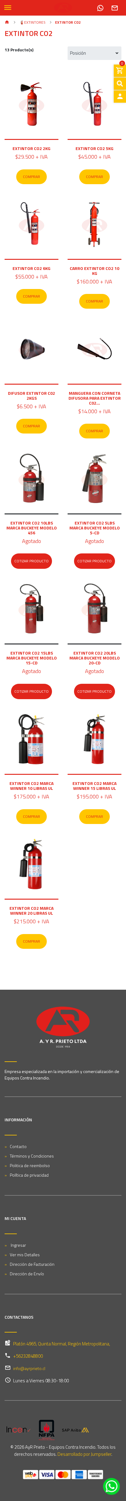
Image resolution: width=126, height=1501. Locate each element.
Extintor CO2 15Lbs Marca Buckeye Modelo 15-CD (31, 658)
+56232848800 (28, 1356)
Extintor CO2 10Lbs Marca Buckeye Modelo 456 (31, 528)
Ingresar (18, 1245)
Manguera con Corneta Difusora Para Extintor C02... (95, 398)
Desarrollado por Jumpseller (84, 1454)
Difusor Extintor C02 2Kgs (31, 395)
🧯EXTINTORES (32, 22)
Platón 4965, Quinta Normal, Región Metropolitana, (61, 1343)
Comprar (31, 177)
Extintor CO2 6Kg (31, 268)
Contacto (18, 1146)
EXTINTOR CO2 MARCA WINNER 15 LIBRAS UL (94, 785)
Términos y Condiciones (32, 1156)
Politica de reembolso (30, 1165)
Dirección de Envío (27, 1273)
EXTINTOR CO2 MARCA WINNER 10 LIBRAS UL (31, 785)
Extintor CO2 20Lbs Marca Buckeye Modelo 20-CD (94, 658)
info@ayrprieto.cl (29, 1368)
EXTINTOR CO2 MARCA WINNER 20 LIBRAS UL (31, 910)
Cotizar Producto (31, 561)
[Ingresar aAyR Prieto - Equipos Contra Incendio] (120, 96)
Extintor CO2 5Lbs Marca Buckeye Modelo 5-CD (94, 528)
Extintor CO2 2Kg (31, 148)
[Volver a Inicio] (7, 23)
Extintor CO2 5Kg (94, 148)
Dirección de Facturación (32, 1264)
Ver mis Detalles (25, 1254)
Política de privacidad (29, 1175)
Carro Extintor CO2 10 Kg (94, 270)
